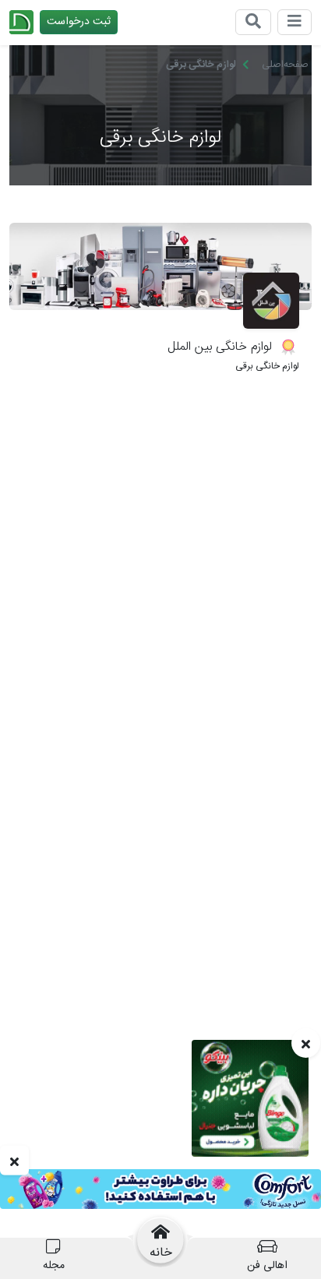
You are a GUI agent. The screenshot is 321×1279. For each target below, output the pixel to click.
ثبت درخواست (79, 21)
